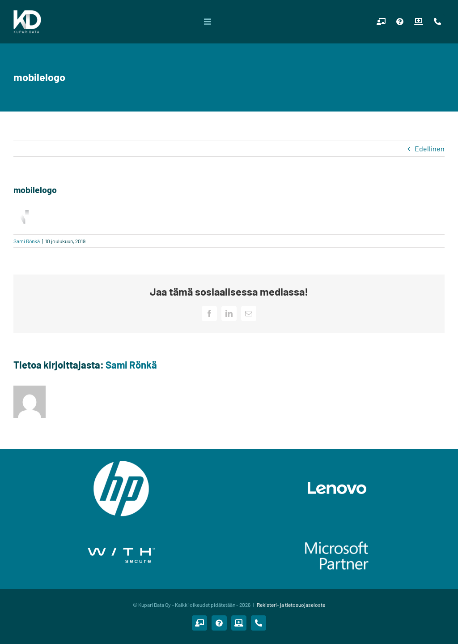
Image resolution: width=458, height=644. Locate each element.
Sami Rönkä (26, 241)
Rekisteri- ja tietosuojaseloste (291, 604)
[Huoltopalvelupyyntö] (418, 21)
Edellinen (430, 148)
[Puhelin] (437, 21)
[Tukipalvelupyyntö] (400, 21)
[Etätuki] (381, 21)
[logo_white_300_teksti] (27, 13)
